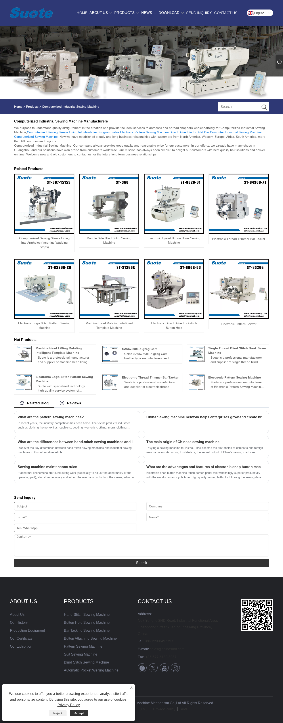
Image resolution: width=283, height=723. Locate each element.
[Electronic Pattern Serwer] (239, 289)
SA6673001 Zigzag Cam (139, 349)
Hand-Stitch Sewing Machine (87, 614)
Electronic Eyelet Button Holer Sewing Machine (174, 240)
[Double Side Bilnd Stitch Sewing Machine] (109, 204)
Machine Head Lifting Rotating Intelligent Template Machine (59, 350)
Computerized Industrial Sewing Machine (70, 106)
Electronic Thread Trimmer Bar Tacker (238, 239)
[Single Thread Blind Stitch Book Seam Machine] (197, 354)
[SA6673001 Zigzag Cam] (110, 354)
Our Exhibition (21, 646)
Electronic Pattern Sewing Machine (234, 377)
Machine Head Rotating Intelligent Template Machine (109, 325)
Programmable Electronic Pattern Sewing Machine (133, 132)
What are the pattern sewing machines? (51, 417)
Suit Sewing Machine (80, 654)
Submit (141, 563)
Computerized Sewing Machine (36, 136)
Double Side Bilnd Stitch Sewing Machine (109, 240)
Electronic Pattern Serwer (238, 324)
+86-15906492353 (158, 641)
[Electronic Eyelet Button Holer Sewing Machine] (174, 204)
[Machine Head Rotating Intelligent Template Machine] (109, 289)
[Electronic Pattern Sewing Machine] (197, 382)
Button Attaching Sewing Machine (90, 638)
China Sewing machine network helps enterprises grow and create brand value (205, 417)
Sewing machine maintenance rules (47, 467)
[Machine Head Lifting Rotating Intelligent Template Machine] (24, 354)
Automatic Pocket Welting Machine (91, 670)
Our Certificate (21, 638)
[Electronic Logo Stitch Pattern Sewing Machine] (44, 289)
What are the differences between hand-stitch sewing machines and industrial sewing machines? (77, 442)
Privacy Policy (164, 709)
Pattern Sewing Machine (83, 646)
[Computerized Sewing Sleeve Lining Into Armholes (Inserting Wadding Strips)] (44, 204)
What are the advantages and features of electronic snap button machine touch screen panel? (205, 467)
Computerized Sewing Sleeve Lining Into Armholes (62, 132)
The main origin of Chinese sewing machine (183, 442)
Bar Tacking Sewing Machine (87, 630)
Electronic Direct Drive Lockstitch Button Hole (174, 325)
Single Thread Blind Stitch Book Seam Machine (237, 350)
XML (143, 709)
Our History (19, 622)
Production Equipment (27, 630)
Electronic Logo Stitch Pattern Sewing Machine (44, 325)
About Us (17, 614)
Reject (57, 713)
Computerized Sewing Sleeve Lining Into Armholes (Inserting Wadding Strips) (44, 242)
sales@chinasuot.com (167, 649)
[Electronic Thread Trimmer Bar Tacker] (239, 204)
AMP (185, 709)
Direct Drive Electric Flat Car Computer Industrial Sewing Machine (216, 132)
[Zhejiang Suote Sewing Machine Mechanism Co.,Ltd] (31, 12)
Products (32, 106)
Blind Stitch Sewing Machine (86, 662)
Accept (79, 713)
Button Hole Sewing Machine (87, 622)
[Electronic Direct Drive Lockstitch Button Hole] (174, 289)
